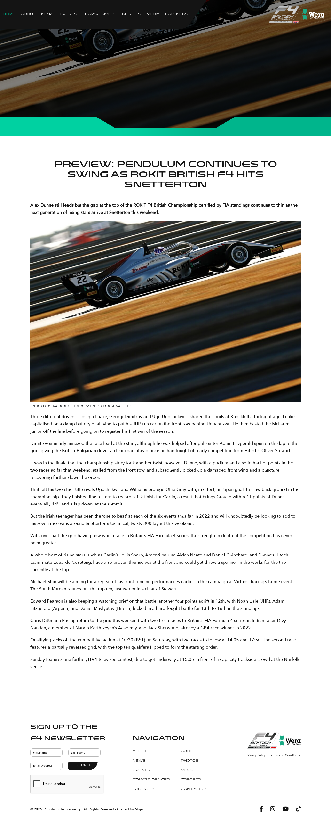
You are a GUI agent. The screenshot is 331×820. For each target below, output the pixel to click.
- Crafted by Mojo (129, 809)
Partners (176, 14)
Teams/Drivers (99, 14)
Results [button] (131, 14)
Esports (191, 779)
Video (187, 770)
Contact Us (194, 789)
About (140, 751)
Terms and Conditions (285, 755)
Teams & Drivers (151, 779)
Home (9, 14)
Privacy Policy (256, 755)
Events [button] (68, 14)
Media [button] (153, 14)
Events (141, 770)
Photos (189, 760)
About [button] (28, 14)
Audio (187, 751)
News (47, 14)
